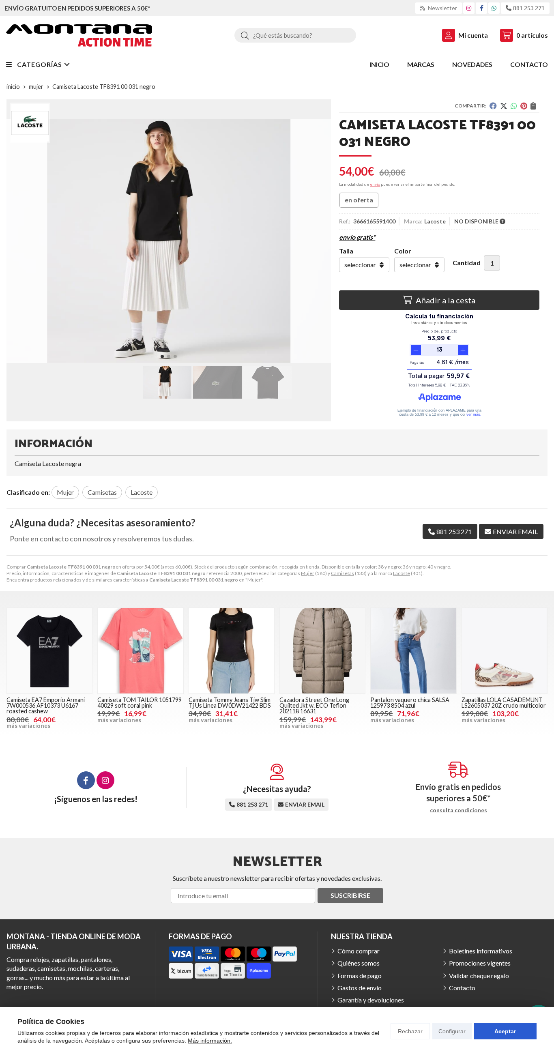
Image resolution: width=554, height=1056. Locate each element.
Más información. (210, 1040)
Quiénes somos (358, 963)
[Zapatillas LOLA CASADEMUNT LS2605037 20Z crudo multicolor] (504, 650)
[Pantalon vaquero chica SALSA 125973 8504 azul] (413, 650)
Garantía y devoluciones (370, 1000)
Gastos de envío (359, 988)
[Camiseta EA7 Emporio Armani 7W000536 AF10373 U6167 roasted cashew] (49, 650)
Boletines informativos (480, 951)
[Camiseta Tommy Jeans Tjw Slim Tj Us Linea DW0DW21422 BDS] (231, 650)
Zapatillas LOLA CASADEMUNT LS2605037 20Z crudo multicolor (504, 702)
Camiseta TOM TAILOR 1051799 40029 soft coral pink (139, 702)
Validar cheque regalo (479, 975)
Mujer (307, 573)
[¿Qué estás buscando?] (295, 35)
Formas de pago (359, 975)
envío (375, 184)
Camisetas (342, 573)
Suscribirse (350, 895)
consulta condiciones (458, 810)
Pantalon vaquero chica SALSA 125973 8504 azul (409, 702)
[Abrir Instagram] (468, 7)
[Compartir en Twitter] (503, 106)
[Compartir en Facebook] (493, 106)
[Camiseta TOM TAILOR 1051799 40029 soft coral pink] (140, 650)
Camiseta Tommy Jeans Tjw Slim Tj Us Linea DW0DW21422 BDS (230, 702)
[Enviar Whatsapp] (494, 7)
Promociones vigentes (480, 963)
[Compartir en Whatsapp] (514, 106)
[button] (162, 356)
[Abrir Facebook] (481, 7)
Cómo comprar (358, 951)
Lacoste (401, 573)
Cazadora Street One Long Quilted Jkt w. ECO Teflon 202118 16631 (314, 705)
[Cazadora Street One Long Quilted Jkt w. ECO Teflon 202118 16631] (322, 650)
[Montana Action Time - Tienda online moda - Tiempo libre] (79, 35)
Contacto (462, 988)
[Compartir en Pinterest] (523, 106)
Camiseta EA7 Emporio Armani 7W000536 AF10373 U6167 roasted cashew (45, 705)
